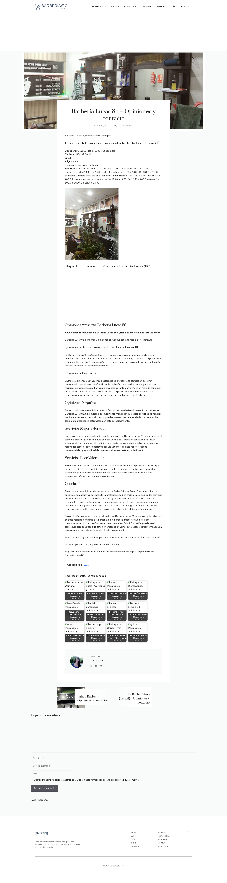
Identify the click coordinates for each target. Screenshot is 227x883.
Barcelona (130, 7)
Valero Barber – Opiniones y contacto (92, 699)
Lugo (133, 836)
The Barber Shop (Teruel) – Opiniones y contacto (134, 699)
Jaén (173, 7)
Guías (184, 7)
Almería (161, 7)
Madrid (115, 7)
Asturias (146, 7)
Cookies (163, 839)
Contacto (164, 833)
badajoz (135, 846)
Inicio (33, 799)
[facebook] (187, 832)
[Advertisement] (113, 32)
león (133, 839)
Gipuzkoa (163, 846)
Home (133, 833)
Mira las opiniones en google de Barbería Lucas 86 (92, 544)
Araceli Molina (125, 125)
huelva (162, 843)
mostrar (85, 565)
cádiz (133, 843)
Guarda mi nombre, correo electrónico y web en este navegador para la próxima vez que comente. (86, 779)
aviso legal (165, 836)
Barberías (97, 7)
